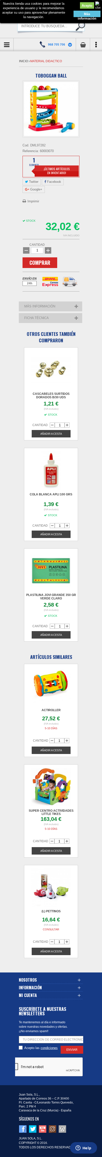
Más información (87, 14)
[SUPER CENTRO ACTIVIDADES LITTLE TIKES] (51, 787)
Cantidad (37, 244)
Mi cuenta (28, 995)
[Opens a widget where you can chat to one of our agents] (83, 1148)
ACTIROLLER (51, 710)
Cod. (26, 145)
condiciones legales (49, 1048)
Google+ (35, 189)
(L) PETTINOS (51, 911)
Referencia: (31, 151)
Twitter (33, 182)
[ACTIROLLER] (51, 686)
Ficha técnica (36, 318)
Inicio (24, 61)
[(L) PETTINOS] (51, 887)
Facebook (53, 182)
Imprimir (33, 201)
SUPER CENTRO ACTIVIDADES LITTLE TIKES (51, 812)
